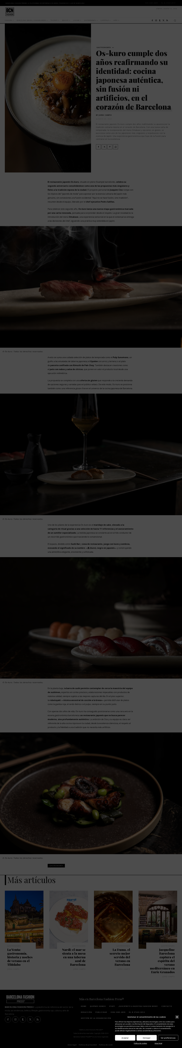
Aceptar (125, 1038)
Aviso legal (158, 1043)
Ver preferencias (168, 1038)
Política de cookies (140, 1043)
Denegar (146, 1038)
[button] (177, 1017)
